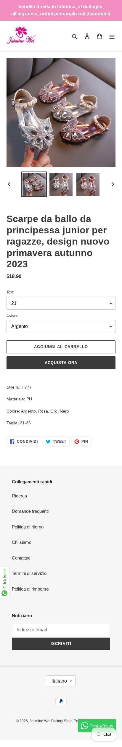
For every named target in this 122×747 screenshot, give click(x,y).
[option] (34, 184)
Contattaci (21, 557)
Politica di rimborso (30, 588)
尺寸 (10, 292)
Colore (12, 315)
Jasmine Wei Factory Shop (51, 721)
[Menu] (112, 36)
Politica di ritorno (28, 526)
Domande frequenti (30, 511)
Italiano (59, 680)
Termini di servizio (29, 573)
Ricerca (19, 495)
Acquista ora (61, 362)
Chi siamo (21, 542)
